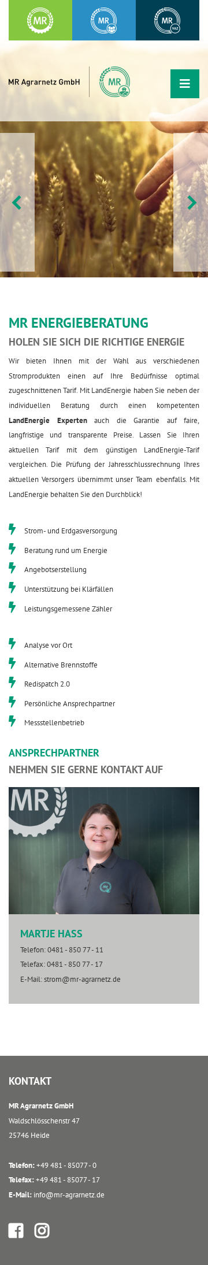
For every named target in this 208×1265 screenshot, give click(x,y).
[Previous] (17, 202)
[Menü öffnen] (184, 83)
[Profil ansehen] (18, 1230)
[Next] (190, 202)
